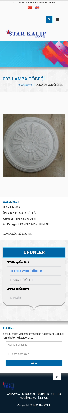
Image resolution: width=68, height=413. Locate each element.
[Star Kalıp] (26, 34)
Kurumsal (29, 394)
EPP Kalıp (15, 297)
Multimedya (28, 397)
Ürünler (43, 394)
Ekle (34, 363)
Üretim (56, 394)
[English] (37, 7)
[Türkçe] (30, 7)
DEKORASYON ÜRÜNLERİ (26, 271)
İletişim (43, 397)
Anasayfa (26, 84)
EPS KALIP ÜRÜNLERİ (22, 279)
